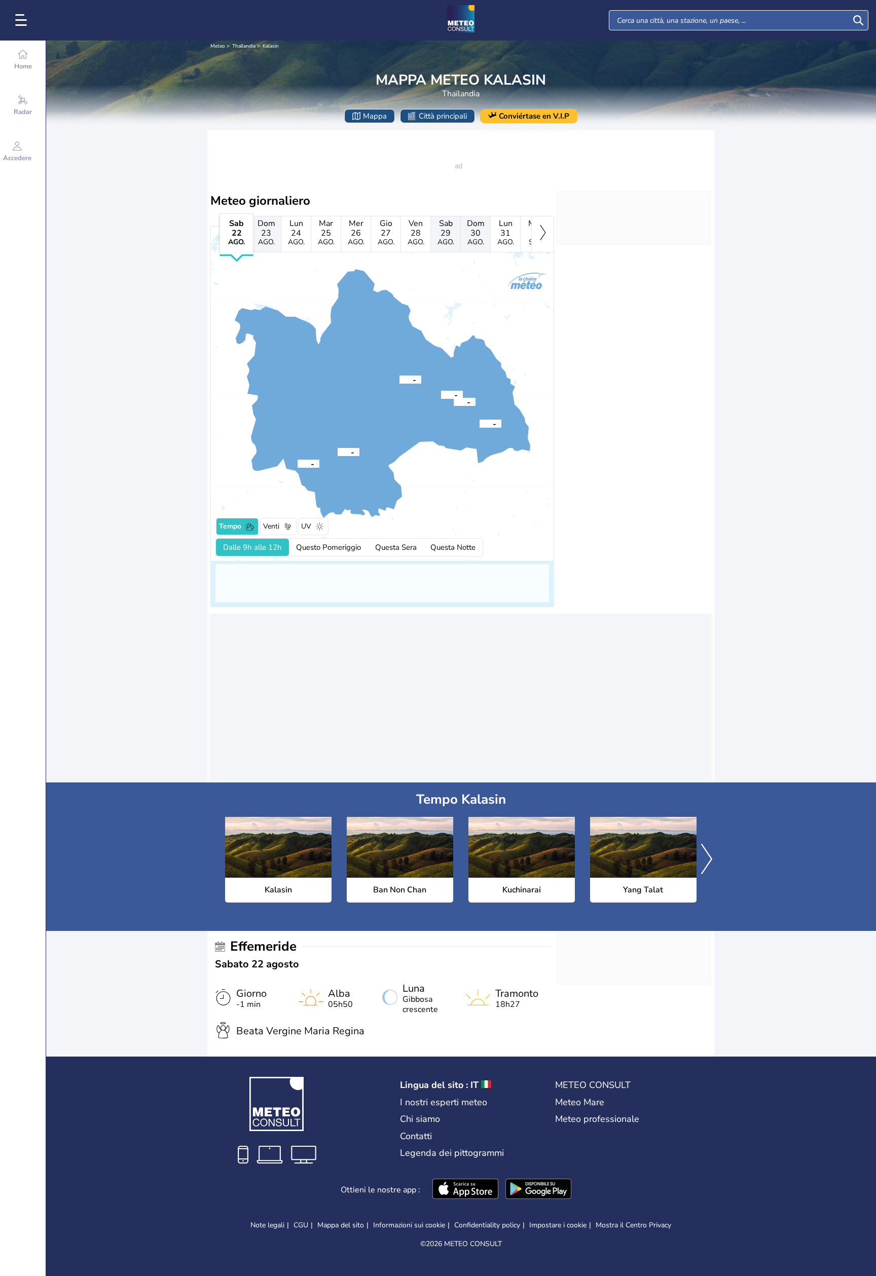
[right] (542, 234)
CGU (301, 1225)
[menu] (23, 20)
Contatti (416, 1136)
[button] (338, 451)
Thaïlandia (244, 46)
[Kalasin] (338, 451)
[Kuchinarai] (479, 423)
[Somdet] (399, 379)
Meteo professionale (597, 1119)
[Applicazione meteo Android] (538, 1190)
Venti (271, 526)
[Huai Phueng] (441, 394)
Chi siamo (420, 1119)
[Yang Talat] (297, 463)
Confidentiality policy (487, 1225)
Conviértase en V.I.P (534, 116)
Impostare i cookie (558, 1225)
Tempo (230, 526)
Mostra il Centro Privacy (633, 1225)
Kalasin (271, 46)
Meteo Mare (579, 1102)
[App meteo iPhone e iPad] (465, 1190)
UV (306, 526)
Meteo (217, 46)
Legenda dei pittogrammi (452, 1153)
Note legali (267, 1225)
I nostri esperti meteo (443, 1102)
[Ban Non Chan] (454, 401)
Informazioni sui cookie (409, 1225)
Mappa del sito (340, 1225)
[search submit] (858, 20)
